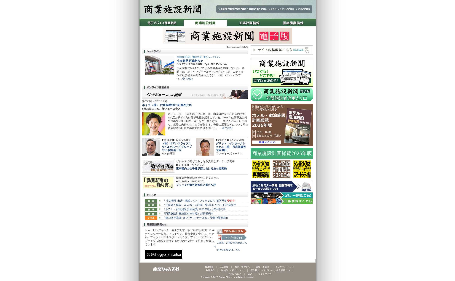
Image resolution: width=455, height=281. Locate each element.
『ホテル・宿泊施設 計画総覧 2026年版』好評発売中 (194, 209)
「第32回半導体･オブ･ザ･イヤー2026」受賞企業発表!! (195, 217)
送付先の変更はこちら (227, 250)
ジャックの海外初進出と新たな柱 (196, 185)
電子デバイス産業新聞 (161, 22)
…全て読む (186, 78)
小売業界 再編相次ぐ (190, 60)
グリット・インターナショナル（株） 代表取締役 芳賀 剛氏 (231, 147)
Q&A (250, 274)
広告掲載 (224, 267)
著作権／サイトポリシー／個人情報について (272, 270)
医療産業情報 (293, 22)
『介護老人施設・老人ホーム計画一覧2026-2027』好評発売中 (199, 205)
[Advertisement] (282, 231)
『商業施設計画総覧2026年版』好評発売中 (188, 213)
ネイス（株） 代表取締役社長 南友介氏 (167, 105)
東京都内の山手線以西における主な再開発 (201, 168)
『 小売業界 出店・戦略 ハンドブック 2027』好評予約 (199, 200)
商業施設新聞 (205, 22)
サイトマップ (264, 274)
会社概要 (209, 267)
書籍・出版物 (262, 267)
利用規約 (210, 270)
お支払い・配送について (232, 270)
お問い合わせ (234, 274)
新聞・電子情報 (242, 267)
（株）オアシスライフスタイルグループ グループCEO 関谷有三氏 (177, 147)
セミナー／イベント (285, 267)
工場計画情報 (249, 22)
